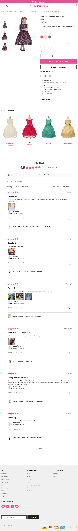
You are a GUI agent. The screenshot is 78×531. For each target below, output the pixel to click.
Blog (28, 476)
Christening (4, 482)
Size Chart (74, 44)
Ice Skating (4, 488)
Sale (2, 496)
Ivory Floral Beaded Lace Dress (10, 141)
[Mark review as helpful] (69, 218)
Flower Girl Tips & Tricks (33, 485)
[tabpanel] (10, 131)
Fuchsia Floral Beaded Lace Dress (29, 141)
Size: (42, 44)
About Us (29, 473)
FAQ (28, 482)
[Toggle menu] (2, 6)
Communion (5, 476)
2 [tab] (40, 148)
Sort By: (56, 187)
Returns (55, 476)
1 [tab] (37, 148)
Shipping (55, 473)
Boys (2, 485)
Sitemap (29, 491)
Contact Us (30, 479)
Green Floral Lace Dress (48, 141)
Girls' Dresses (5, 479)
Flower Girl (4, 473)
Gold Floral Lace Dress (68, 141)
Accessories (4, 493)
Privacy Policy (31, 488)
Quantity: (44, 52)
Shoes (3, 491)
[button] (57, 167)
